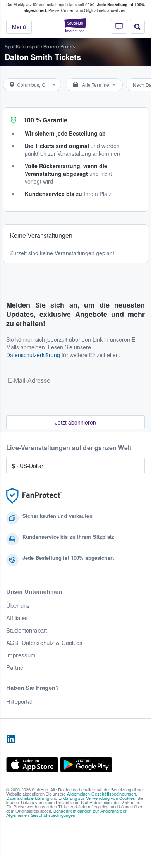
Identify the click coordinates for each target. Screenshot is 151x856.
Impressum (21, 655)
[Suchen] (137, 27)
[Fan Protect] (34, 496)
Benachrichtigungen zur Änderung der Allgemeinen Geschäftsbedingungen (66, 813)
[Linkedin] (10, 739)
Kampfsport (28, 46)
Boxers (67, 46)
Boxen (50, 46)
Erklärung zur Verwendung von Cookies (96, 798)
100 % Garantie (45, 119)
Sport (10, 46)
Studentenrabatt (26, 630)
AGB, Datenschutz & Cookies (44, 642)
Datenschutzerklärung (33, 355)
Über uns (18, 605)
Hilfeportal (19, 701)
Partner (15, 667)
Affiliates (17, 618)
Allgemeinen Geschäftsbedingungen (101, 794)
